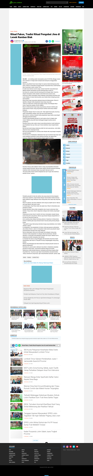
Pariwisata (33, 6)
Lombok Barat (46, 6)
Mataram (11, 456)
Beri (10, 449)
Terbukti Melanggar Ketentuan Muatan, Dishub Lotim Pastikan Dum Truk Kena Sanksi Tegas (41, 396)
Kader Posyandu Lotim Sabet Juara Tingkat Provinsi (40, 432)
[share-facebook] (47, 41)
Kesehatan (24, 453)
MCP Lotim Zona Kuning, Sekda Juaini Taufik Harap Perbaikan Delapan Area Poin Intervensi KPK (41, 370)
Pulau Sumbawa (25, 460)
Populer (81, 2)
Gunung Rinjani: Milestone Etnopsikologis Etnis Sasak (70, 262)
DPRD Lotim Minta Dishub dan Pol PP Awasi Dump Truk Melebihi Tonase (41, 423)
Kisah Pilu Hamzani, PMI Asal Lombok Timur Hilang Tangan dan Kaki (72, 228)
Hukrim (55, 6)
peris (23, 462)
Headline (68, 163)
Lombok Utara (50, 455)
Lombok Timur (26, 6)
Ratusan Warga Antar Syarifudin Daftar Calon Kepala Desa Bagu (41, 378)
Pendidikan (78, 6)
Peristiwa (39, 6)
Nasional (36, 456)
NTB (51, 6)
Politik (60, 6)
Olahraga (49, 456)
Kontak (78, 449)
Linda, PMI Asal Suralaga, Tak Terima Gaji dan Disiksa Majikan (72, 233)
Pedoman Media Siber (71, 449)
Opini (10, 458)
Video (48, 460)
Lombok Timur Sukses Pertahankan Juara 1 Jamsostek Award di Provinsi (40, 360)
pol (35, 462)
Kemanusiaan (12, 453)
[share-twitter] (50, 41)
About (64, 449)
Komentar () (57, 41)
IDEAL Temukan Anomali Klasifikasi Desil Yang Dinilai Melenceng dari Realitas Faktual (42, 405)
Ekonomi (72, 6)
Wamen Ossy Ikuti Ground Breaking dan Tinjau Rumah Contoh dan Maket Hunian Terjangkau (41, 387)
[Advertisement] (46, 18)
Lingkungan (66, 6)
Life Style (36, 453)
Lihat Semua (35, 440)
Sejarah (68, 157)
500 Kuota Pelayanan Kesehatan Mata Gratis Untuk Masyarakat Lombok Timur (41, 351)
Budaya (83, 6)
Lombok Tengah (25, 455)
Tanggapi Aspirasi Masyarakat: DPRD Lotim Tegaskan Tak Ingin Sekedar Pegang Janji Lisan (42, 414)
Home (11, 6)
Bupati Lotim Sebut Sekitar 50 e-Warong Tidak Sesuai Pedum (38, 263)
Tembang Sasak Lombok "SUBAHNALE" (73, 171)
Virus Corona (12, 462)
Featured (68, 154)
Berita (19, 6)
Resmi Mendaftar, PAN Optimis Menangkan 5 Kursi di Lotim (74, 199)
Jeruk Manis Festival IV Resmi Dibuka (71, 252)
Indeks (15, 6)
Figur (67, 160)
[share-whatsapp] (53, 41)
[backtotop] (46, 443)
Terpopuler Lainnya (72, 204)
